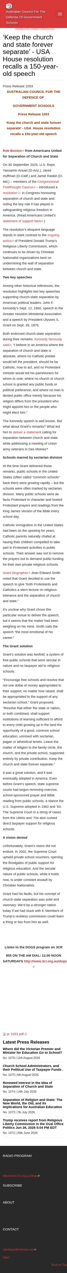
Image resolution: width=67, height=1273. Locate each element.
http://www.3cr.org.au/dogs (21, 1175)
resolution (10, 193)
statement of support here (23, 221)
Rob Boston (13, 151)
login (6, 1257)
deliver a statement (27, 432)
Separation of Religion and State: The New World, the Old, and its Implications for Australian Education (32, 1103)
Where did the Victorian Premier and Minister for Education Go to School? (32, 1050)
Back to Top (59, 1264)
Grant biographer (16, 573)
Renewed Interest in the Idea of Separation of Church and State (28, 1084)
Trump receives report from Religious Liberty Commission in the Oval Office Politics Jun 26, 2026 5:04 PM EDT (33, 1123)
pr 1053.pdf (15, 1034)
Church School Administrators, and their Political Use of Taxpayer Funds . (33, 1067)
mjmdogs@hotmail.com (19, 1249)
